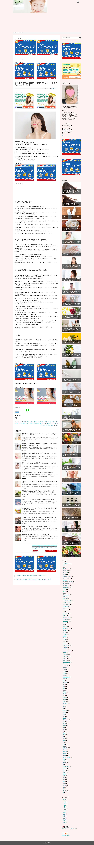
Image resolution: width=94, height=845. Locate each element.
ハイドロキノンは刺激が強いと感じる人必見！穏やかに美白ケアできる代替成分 (71, 267)
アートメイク (66, 568)
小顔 (64, 714)
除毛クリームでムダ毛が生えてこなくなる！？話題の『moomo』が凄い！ (34, 579)
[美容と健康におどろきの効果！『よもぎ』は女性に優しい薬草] (18, 493)
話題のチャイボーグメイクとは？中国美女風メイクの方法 (37, 526)
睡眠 (64, 744)
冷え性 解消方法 (40, 423)
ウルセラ (65, 580)
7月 (65, 802)
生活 (64, 738)
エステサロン (66, 585)
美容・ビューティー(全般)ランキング (69, 828)
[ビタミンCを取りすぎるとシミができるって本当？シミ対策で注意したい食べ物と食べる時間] (18, 511)
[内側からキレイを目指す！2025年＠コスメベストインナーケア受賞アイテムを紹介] (71, 476)
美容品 (64, 749)
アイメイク (65, 570)
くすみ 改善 (33, 421)
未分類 (64, 723)
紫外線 (64, 746)
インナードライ (66, 578)
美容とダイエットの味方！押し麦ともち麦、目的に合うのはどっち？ (71, 229)
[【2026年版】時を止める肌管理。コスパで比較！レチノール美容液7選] (71, 363)
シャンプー (65, 609)
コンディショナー (67, 600)
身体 (64, 781)
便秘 (64, 688)
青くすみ (47, 423)
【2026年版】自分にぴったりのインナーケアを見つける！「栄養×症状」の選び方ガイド (71, 467)
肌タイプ (65, 768)
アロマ (64, 574)
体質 (64, 686)
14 (68, 129)
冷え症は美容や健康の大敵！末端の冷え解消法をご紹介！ (37, 535)
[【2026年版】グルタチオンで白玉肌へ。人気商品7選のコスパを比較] (71, 313)
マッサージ (65, 665)
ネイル (64, 637)
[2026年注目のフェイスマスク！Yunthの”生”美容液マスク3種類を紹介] (71, 401)
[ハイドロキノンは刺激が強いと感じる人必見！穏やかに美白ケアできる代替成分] (71, 263)
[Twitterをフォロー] (78, 2)
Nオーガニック (66, 563)
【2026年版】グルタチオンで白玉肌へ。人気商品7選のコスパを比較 (71, 317)
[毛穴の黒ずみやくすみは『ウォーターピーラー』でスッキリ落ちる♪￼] (18, 436)
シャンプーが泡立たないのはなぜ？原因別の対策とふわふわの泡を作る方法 (71, 505)
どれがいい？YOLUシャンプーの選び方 (71, 217)
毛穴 (64, 729)
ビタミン (65, 647)
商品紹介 (65, 710)
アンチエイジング (67, 576)
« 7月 (63, 135)
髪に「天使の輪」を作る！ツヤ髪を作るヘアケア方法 (71, 518)
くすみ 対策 (26, 421)
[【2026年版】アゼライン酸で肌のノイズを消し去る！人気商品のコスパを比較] (71, 338)
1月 (65, 810)
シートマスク (66, 606)
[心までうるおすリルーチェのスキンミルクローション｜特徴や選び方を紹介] (71, 238)
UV (64, 567)
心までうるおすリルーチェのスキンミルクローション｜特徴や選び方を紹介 (71, 242)
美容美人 (18, 2)
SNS (64, 565)
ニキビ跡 (65, 634)
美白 (64, 759)
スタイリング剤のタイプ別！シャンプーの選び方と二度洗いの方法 (71, 493)
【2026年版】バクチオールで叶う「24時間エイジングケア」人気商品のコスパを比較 (71, 329)
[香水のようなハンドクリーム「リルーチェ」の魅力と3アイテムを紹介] (71, 250)
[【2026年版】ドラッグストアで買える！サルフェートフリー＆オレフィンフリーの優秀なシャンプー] (71, 188)
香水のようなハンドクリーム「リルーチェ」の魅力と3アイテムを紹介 (71, 254)
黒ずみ (64, 790)
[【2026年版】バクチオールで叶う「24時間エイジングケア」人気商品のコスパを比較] (71, 326)
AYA (56, 425)
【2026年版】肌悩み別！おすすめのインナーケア (71, 442)
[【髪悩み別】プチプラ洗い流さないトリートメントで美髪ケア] (71, 539)
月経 (64, 721)
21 (68, 131)
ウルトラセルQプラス (68, 581)
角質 (64, 779)
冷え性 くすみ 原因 (53, 421)
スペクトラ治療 (66, 617)
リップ (64, 675)
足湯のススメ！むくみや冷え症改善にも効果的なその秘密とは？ (38, 499)
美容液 (64, 755)
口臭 (64, 706)
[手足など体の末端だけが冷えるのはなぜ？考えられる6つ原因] (18, 475)
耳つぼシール (66, 766)
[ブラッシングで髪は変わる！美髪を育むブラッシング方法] (71, 526)
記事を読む (24, 440)
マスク (64, 663)
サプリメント (66, 604)
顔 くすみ (52, 423)
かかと (64, 589)
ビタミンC (65, 649)
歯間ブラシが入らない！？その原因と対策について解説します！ (31, 575)
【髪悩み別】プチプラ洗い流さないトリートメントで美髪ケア (71, 543)
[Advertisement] (47, 23)
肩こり (64, 772)
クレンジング (66, 594)
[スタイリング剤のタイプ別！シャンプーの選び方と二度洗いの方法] (71, 489)
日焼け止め (65, 719)
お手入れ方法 (66, 587)
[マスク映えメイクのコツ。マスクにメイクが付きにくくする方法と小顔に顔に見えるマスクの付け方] (18, 446)
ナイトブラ (65, 630)
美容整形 (65, 753)
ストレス (65, 615)
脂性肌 (64, 774)
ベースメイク (66, 656)
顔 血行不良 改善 (48, 425)
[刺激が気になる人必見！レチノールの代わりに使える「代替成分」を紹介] (71, 288)
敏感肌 (64, 718)
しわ (64, 611)
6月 (65, 803)
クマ (64, 593)
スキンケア (65, 613)
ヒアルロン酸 (66, 645)
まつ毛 (64, 667)
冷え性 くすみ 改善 (20, 423)
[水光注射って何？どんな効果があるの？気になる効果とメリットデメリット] (18, 456)
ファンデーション (67, 650)
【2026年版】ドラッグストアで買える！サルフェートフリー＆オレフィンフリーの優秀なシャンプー (71, 191)
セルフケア (65, 619)
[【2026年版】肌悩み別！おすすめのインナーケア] (71, 438)
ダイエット (65, 621)
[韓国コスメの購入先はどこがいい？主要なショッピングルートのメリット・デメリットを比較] (71, 300)
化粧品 (64, 699)
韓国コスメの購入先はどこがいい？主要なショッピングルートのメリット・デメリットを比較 (71, 304)
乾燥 (64, 680)
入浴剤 (64, 691)
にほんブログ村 (65, 835)
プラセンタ (65, 654)
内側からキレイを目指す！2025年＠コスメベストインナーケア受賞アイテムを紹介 (71, 480)
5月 (65, 805)
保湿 (64, 690)
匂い (64, 695)
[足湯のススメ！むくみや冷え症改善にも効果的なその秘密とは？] (18, 502)
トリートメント (66, 628)
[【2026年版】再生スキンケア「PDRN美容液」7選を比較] (71, 376)
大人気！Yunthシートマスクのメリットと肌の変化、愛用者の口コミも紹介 (71, 392)
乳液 (64, 678)
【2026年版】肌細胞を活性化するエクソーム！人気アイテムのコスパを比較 (71, 355)
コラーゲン (65, 598)
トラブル (65, 626)
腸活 (64, 777)
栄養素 (64, 725)
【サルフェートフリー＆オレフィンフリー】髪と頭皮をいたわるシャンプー (71, 204)
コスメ (64, 596)
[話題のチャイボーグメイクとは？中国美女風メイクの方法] (18, 529)
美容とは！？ (16, 33)
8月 (65, 801)
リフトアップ (66, 677)
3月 (65, 807)
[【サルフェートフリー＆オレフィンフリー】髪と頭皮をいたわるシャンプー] (71, 200)
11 (64, 129)
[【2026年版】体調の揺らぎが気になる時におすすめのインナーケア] (71, 426)
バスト (64, 639)
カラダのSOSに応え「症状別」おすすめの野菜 (71, 555)
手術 (64, 716)
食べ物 (64, 785)
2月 (65, 809)
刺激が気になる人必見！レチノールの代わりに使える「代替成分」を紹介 (71, 292)
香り (64, 787)
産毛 (64, 740)
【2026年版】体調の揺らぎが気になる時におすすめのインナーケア (71, 430)
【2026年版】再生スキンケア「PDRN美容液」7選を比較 (71, 380)
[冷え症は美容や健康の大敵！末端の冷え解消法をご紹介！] (18, 537)
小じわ (64, 712)
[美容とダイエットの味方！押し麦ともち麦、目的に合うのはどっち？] (71, 225)
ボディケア (65, 660)
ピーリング (65, 643)
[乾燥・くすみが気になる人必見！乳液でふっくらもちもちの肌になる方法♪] (18, 465)
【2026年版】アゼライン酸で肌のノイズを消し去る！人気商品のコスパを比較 (71, 342)
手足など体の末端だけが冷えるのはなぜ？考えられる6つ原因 (37, 472)
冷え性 (55, 88)
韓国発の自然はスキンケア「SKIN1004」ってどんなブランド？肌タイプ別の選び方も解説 (71, 417)
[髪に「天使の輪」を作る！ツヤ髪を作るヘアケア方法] (71, 514)
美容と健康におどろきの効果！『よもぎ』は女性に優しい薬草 (38, 491)
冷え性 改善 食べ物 (30, 423)
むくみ (64, 669)
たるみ (64, 622)
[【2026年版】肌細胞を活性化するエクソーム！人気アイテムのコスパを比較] (71, 351)
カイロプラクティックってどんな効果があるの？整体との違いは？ (39, 517)
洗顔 (64, 733)
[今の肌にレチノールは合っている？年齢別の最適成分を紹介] (71, 275)
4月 (65, 806)
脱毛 (64, 775)
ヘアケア (65, 658)
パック (64, 641)
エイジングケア (66, 583)
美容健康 (65, 747)
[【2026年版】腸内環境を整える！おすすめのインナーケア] (71, 451)
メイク (64, 673)
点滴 (64, 734)
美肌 (64, 760)
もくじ (21, 33)
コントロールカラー (67, 602)
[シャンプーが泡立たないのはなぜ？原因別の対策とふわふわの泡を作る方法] (71, 501)
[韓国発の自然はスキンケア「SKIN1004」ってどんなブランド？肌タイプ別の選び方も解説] (71, 413)
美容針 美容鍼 (66, 757)
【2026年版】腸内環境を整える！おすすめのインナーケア (71, 455)
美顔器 (64, 762)
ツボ (64, 624)
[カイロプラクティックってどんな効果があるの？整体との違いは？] (18, 520)
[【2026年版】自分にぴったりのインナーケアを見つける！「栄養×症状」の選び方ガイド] (71, 464)
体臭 (64, 684)
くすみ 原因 (19, 421)
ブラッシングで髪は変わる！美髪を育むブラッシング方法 (71, 530)
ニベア (64, 636)
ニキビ (64, 632)
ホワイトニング (66, 662)
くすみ (52, 88)
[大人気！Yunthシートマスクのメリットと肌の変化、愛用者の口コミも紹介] (71, 388)
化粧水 (64, 701)
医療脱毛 (65, 703)
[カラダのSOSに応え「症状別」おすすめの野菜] (71, 551)
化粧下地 (65, 697)
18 (64, 131)
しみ (64, 608)
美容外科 (65, 751)
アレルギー (65, 572)
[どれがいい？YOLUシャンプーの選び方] (71, 213)
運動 (64, 783)
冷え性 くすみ (43, 421)
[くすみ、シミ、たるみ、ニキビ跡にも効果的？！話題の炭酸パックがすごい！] (18, 484)
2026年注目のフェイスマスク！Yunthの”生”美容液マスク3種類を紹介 (71, 405)
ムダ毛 (64, 671)
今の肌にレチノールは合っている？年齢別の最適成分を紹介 (71, 279)
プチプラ (65, 652)
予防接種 (65, 682)
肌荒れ (64, 770)
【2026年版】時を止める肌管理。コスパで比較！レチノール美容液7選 (71, 367)
